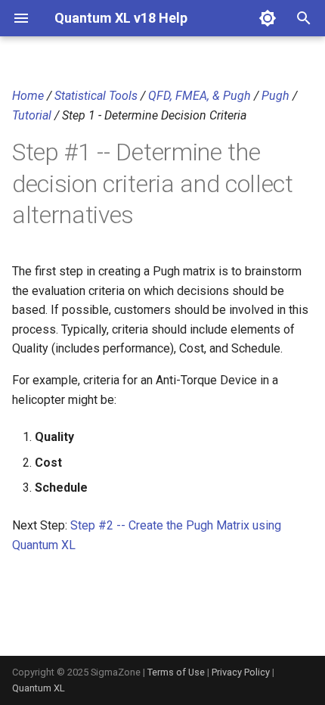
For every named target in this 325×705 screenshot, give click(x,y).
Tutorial (31, 115)
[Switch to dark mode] (267, 18)
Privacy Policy (241, 672)
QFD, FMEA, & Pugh (199, 96)
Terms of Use (176, 672)
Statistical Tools (96, 96)
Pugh (275, 96)
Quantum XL (38, 688)
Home (28, 96)
